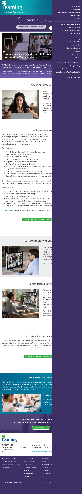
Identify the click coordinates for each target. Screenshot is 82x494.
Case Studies (76, 45)
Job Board (77, 57)
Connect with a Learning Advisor (70, 30)
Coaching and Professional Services (68, 63)
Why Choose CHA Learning (72, 27)
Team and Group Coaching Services (41, 219)
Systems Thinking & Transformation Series (67, 72)
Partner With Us (75, 9)
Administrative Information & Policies (69, 12)
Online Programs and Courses (70, 24)
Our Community (75, 39)
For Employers (75, 16)
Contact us (46, 263)
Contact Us (76, 19)
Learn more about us (27, 389)
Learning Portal (73, 77)
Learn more (6, 210)
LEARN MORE (41, 428)
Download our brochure (51, 404)
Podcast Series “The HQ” (72, 42)
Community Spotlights (73, 48)
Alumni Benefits (75, 54)
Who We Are (76, 6)
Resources (77, 51)
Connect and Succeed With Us (41, 356)
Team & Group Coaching (72, 66)
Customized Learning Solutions (71, 69)
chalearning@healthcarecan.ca (42, 451)
